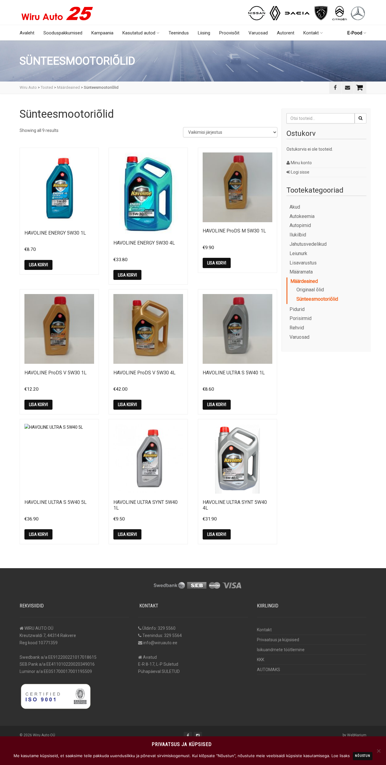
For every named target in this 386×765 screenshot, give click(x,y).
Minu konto (301, 162)
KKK (260, 659)
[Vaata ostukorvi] (360, 87)
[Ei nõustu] (378, 751)
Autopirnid (300, 225)
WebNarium (356, 735)
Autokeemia (302, 216)
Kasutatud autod (138, 33)
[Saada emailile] (348, 88)
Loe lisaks (340, 755)
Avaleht (27, 33)
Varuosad (258, 33)
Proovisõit (229, 33)
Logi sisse (299, 172)
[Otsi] (360, 118)
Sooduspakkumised (62, 33)
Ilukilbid (298, 235)
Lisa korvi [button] (38, 264)
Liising (204, 33)
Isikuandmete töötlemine (281, 649)
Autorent (285, 33)
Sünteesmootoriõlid (317, 299)
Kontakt (311, 33)
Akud (295, 207)
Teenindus (179, 33)
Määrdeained (304, 281)
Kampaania (102, 33)
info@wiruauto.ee (160, 642)
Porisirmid (301, 318)
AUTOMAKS (268, 669)
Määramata (301, 272)
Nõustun (362, 756)
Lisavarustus (303, 263)
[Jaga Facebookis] (335, 88)
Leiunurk (298, 253)
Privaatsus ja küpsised (278, 639)
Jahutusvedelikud (308, 244)
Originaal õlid (310, 290)
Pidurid (297, 309)
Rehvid (297, 328)
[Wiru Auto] (57, 11)
